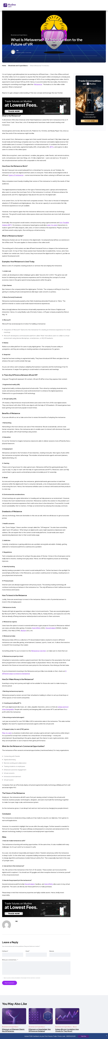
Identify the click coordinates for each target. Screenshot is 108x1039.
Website (51, 951)
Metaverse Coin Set (38, 651)
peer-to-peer (52, 225)
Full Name (5, 951)
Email (28, 951)
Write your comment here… (10, 960)
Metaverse (38, 84)
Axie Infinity (36, 628)
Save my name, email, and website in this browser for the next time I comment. (22, 978)
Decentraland (50, 628)
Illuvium (23, 631)
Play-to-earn (7, 733)
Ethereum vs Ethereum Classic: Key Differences (13, 1030)
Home (4, 66)
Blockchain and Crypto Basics (18, 66)
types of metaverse (16, 175)
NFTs (52, 147)
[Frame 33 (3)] (36, 106)
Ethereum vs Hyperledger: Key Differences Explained (40, 1030)
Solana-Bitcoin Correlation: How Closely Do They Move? (67, 1030)
